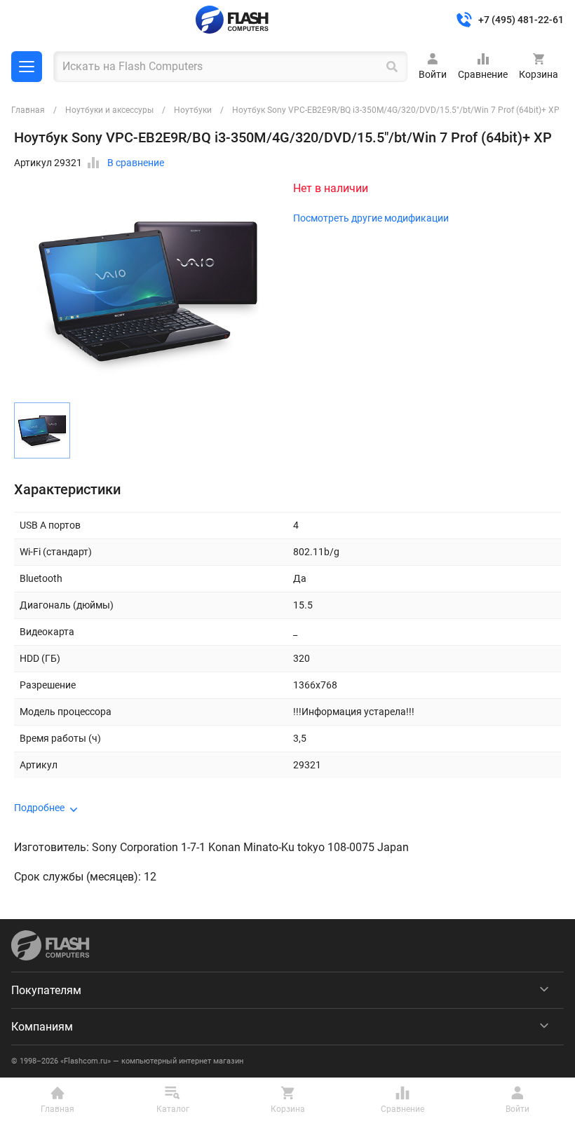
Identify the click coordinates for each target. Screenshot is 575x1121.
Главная (28, 110)
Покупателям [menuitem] (46, 990)
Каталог (26, 66)
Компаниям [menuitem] (42, 1026)
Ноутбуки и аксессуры (109, 110)
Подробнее (39, 807)
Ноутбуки (193, 110)
